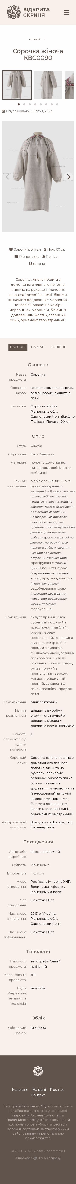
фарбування (41, 609)
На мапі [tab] (38, 347)
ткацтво (65, 578)
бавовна (47, 454)
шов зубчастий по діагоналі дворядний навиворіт (53, 512)
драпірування (42, 563)
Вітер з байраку (49, 1158)
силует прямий (43, 617)
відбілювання (42, 481)
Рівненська (29, 257)
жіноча (39, 264)
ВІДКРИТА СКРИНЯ (36, 12)
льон (34, 454)
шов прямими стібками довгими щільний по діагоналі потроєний (52, 537)
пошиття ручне (54, 568)
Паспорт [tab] (18, 347)
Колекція (35, 39)
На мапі (39, 1089)
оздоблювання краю (48, 588)
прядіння (49, 578)
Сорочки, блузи (27, 249)
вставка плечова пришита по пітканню (52, 658)
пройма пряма (59, 663)
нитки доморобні (45, 468)
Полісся (53, 257)
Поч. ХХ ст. (56, 249)
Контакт (38, 1095)
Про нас (57, 1089)
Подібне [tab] (58, 347)
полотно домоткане (47, 462)
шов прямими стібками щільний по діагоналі (53, 527)
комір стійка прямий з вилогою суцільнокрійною (48, 648)
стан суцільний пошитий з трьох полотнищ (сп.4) (49, 622)
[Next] (68, 176)
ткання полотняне (44, 583)
